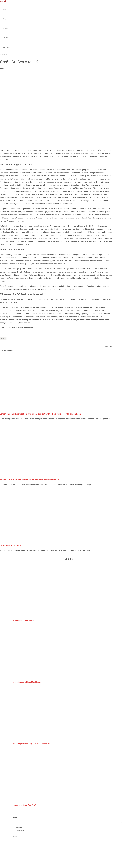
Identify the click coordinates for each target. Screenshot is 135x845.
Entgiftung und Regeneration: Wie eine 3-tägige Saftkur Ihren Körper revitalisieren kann (40, 414)
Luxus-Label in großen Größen (25, 805)
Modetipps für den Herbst (24, 620)
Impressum (19, 827)
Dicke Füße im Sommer (10, 545)
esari (3, 1)
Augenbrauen (108, 346)
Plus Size (3, 338)
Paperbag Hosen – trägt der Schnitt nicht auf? (32, 743)
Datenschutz (20, 830)
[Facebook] (121, 823)
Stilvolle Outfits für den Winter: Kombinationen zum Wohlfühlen (29, 480)
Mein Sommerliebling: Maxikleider (27, 682)
